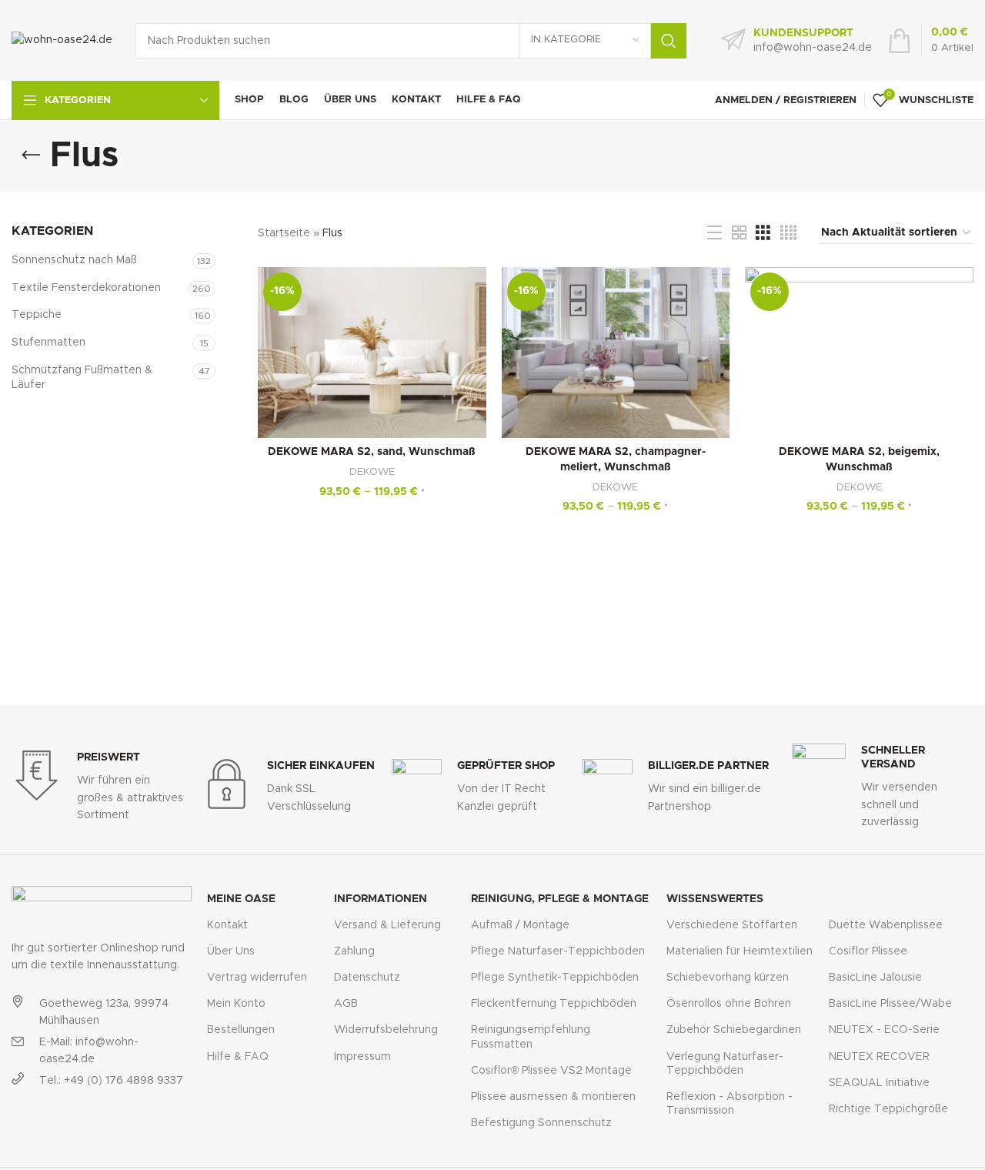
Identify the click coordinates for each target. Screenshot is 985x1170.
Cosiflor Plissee (868, 951)
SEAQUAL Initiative (879, 1083)
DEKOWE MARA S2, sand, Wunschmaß (372, 451)
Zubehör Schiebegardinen (733, 1030)
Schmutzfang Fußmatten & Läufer (82, 378)
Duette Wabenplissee (886, 925)
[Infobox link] (796, 41)
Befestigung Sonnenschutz (541, 1123)
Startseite (284, 233)
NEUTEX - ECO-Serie (884, 1030)
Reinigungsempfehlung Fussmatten (530, 1037)
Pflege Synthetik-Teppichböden (555, 977)
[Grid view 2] (739, 233)
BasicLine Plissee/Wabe (890, 1003)
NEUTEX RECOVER (879, 1056)
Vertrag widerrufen (257, 977)
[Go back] (31, 155)
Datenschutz (367, 977)
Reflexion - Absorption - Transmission (729, 1103)
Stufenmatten (48, 342)
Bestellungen (241, 1030)
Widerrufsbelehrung (386, 1030)
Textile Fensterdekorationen (86, 287)
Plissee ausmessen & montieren (553, 1096)
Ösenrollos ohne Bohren (728, 1003)
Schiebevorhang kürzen (727, 977)
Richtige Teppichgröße (888, 1109)
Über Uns (231, 951)
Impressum (362, 1056)
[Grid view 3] (763, 233)
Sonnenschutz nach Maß (74, 260)
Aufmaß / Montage (520, 925)
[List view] (714, 233)
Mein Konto (236, 1003)
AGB (346, 1003)
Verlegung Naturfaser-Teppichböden (724, 1063)
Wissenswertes (714, 899)
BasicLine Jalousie (875, 977)
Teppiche (37, 314)
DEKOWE (372, 471)
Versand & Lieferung (387, 925)
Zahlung (354, 951)
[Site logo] (62, 40)
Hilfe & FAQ (238, 1056)
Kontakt (227, 925)
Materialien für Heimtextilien (739, 951)
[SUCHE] (668, 40)
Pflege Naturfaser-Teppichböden (558, 951)
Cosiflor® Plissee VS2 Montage (551, 1070)
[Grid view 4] (788, 233)
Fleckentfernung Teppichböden (553, 1003)
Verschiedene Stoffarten (731, 925)
